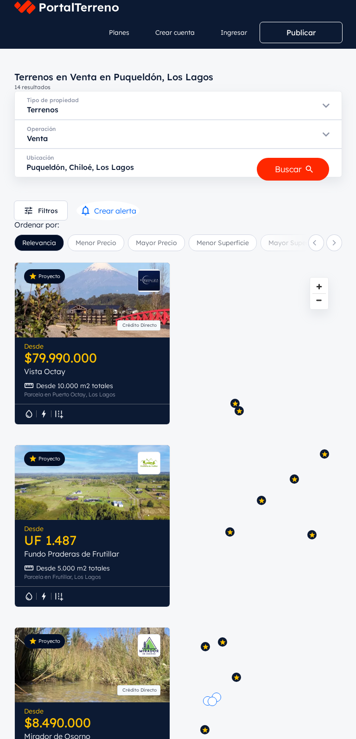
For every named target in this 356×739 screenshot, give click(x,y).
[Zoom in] (319, 286)
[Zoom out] (319, 300)
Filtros (48, 211)
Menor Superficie (223, 243)
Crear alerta (115, 210)
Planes (119, 32)
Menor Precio (96, 243)
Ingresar (234, 32)
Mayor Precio (156, 243)
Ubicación (40, 157)
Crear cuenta (175, 32)
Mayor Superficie (294, 243)
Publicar (301, 32)
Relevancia (39, 243)
